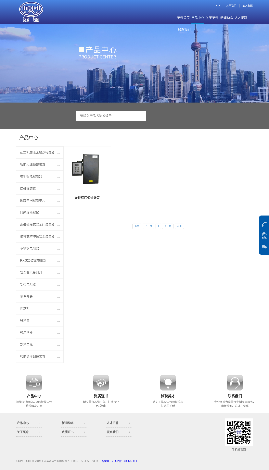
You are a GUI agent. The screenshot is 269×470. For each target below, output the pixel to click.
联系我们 (184, 29)
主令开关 (26, 296)
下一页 (167, 226)
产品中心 (197, 17)
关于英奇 (212, 17)
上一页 (148, 226)
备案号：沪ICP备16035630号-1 (119, 461)
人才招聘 (241, 17)
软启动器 (26, 332)
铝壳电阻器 (28, 284)
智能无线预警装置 (32, 164)
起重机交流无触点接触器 (37, 152)
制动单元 (26, 344)
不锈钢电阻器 (29, 248)
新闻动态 (226, 17)
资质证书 (68, 432)
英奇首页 (183, 17)
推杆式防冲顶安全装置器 (37, 236)
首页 (136, 226)
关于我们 (231, 5)
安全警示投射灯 (31, 272)
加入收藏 (247, 5)
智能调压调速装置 (32, 356)
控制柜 (25, 308)
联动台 (25, 320)
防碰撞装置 (28, 188)
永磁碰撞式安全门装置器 (37, 224)
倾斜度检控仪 (29, 212)
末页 (179, 226)
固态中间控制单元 (32, 200)
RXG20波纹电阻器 (33, 260)
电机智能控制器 (31, 176)
